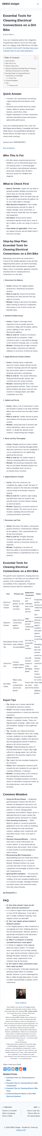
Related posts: (13, 85)
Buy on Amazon (9, 148)
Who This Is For (11, 63)
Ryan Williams (9, 34)
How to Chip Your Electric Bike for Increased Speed (33, 1112)
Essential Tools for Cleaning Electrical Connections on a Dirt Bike (17, 75)
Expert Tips (12, 78)
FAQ (7, 83)
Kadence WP (21, 1130)
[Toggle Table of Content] (34, 58)
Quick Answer (10, 61)
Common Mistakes (12, 80)
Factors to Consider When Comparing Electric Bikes (9, 1112)
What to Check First (12, 66)
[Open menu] (38, 3)
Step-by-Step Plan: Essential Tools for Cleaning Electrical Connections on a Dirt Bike (21, 70)
